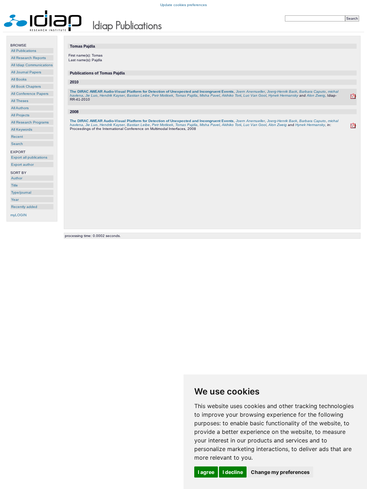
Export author (22, 164)
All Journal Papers (26, 72)
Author (16, 178)
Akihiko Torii (231, 95)
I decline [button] (233, 472)
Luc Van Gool (254, 95)
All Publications (23, 51)
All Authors (20, 108)
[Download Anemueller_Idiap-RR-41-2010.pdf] (353, 98)
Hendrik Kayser (112, 95)
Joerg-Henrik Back (282, 91)
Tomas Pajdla (186, 95)
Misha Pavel (210, 95)
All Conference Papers (29, 94)
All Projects (20, 115)
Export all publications (29, 157)
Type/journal (21, 192)
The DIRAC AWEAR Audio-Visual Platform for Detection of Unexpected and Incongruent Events (152, 91)
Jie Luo (91, 95)
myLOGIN (18, 215)
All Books (19, 79)
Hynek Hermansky (283, 95)
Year (15, 200)
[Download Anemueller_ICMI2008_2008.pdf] (353, 127)
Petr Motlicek (162, 95)
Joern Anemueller (250, 91)
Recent (17, 137)
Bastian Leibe (138, 95)
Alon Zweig (316, 95)
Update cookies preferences (183, 5)
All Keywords (21, 129)
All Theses (19, 101)
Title (14, 185)
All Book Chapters (26, 86)
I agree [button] (206, 472)
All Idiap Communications (32, 65)
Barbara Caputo (312, 91)
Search (17, 144)
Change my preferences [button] (280, 472)
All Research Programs (30, 122)
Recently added (24, 207)
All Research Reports (28, 58)
